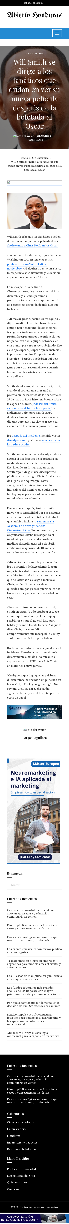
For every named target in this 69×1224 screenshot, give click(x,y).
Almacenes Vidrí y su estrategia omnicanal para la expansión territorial (33, 1034)
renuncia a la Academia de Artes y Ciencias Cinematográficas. (30, 526)
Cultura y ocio (16, 1129)
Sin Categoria (34, 54)
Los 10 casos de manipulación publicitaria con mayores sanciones (34, 977)
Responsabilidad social (22, 1149)
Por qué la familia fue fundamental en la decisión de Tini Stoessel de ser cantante (33, 1004)
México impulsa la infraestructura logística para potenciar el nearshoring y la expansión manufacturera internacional (34, 1019)
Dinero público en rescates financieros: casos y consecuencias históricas (32, 927)
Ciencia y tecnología (20, 1122)
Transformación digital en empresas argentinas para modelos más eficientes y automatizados (34, 964)
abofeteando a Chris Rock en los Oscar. (32, 245)
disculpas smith (17, 440)
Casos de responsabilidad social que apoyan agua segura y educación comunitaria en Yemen (30, 913)
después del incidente (26, 435)
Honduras (13, 1136)
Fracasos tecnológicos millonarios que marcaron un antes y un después (32, 939)
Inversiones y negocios (22, 1142)
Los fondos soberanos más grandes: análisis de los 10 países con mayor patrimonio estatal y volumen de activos (33, 991)
